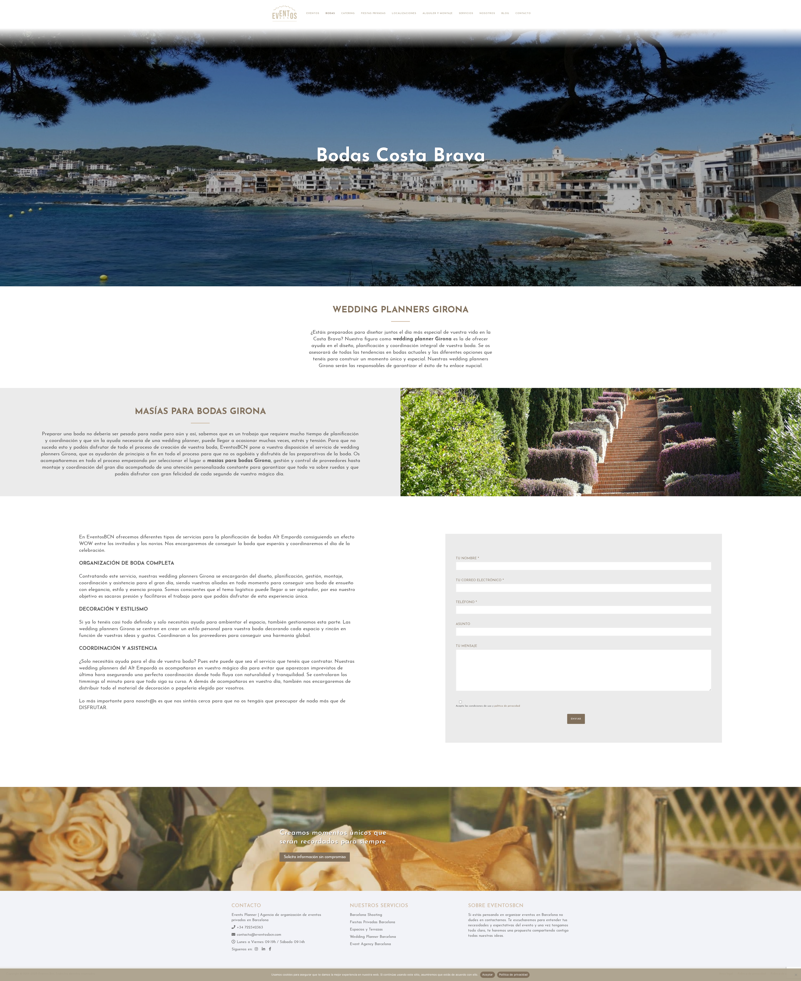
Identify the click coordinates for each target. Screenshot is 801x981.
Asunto (463, 624)
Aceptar (487, 974)
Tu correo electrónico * (480, 580)
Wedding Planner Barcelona (373, 937)
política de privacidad (507, 706)
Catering (348, 13)
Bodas (330, 13)
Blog (505, 13)
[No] (796, 975)
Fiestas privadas (373, 13)
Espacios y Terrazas (366, 930)
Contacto (523, 13)
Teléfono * (466, 602)
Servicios (466, 13)
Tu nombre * (467, 558)
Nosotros (487, 13)
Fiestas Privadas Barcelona (372, 922)
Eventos (312, 13)
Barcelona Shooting (366, 915)
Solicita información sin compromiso (315, 857)
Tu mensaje (466, 646)
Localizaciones (404, 13)
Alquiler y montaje (438, 13)
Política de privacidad (513, 974)
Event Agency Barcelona (370, 944)
